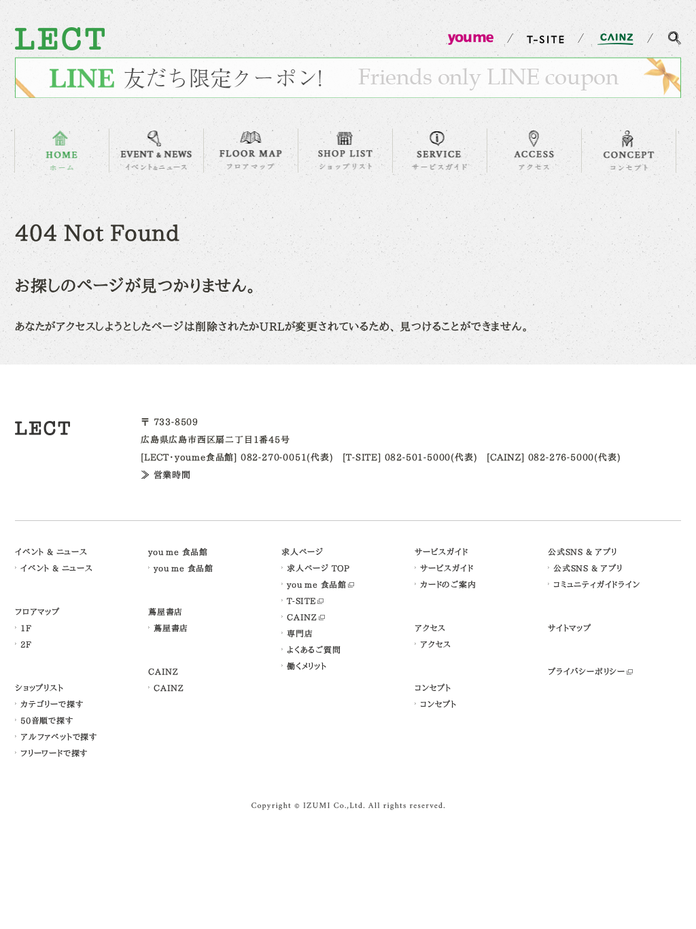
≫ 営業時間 (166, 475)
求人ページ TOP (318, 568)
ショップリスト (39, 687)
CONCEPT (629, 151)
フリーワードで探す (54, 753)
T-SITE (301, 600)
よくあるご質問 (314, 649)
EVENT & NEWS (156, 151)
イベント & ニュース (51, 551)
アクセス (430, 628)
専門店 (300, 633)
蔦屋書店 (165, 611)
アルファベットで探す (58, 736)
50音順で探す (46, 720)
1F (26, 628)
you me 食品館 (178, 551)
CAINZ (163, 671)
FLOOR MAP (251, 151)
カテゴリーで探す (51, 704)
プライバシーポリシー (586, 671)
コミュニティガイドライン (596, 584)
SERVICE (440, 151)
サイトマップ (569, 628)
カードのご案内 (448, 584)
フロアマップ (37, 611)
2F (26, 644)
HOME (62, 151)
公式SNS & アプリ (582, 551)
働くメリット (307, 666)
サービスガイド (441, 551)
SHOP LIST (345, 151)
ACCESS (534, 151)
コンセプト (433, 687)
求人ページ (302, 551)
